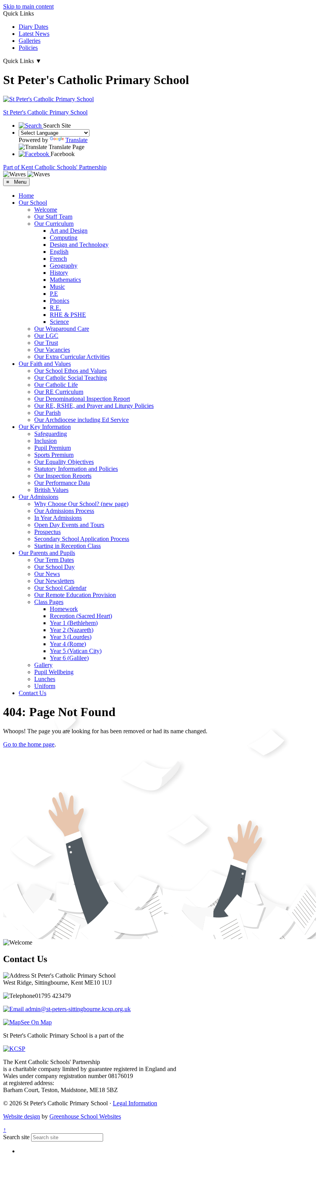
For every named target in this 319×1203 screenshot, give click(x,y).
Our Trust (46, 342)
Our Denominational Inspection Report (82, 398)
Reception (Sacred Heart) (81, 616)
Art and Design (69, 230)
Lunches (44, 679)
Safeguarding (50, 433)
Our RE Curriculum (58, 391)
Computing (63, 237)
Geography (63, 265)
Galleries (29, 40)
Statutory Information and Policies (76, 468)
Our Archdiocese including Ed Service (81, 419)
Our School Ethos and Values (70, 370)
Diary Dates (33, 26)
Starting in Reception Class (67, 546)
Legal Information (135, 1103)
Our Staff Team (53, 216)
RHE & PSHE (68, 314)
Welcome (45, 209)
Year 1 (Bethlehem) (74, 623)
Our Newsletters (54, 581)
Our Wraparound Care (61, 328)
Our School (33, 202)
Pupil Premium (52, 447)
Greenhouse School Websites (85, 1116)
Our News (47, 574)
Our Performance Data (62, 482)
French (58, 258)
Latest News (34, 33)
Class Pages (48, 602)
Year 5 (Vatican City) (76, 651)
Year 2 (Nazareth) (71, 630)
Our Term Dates (54, 560)
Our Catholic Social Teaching (70, 377)
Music (57, 286)
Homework (64, 609)
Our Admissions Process (64, 511)
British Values (51, 489)
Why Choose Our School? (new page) (81, 504)
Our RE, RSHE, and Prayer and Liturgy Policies (94, 405)
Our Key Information (45, 426)
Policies (28, 47)
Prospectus (47, 532)
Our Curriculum (54, 223)
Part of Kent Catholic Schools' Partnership (55, 167)
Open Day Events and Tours (69, 525)
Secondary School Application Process (81, 539)
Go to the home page (28, 744)
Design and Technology (79, 244)
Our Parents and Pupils (47, 553)
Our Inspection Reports (62, 475)
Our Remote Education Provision (75, 595)
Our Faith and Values (45, 363)
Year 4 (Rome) (68, 644)
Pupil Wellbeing (54, 672)
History (59, 272)
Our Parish (47, 412)
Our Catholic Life (56, 384)
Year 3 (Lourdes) (70, 637)
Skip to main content (28, 6)
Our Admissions (38, 496)
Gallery (43, 665)
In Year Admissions (58, 518)
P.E (54, 293)
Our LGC (46, 335)
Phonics (59, 300)
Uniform (44, 686)
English (59, 251)
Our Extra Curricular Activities (72, 356)
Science (59, 321)
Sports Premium (54, 454)
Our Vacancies (52, 349)
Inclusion (45, 440)
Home (26, 195)
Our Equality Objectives (64, 461)
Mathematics (65, 279)
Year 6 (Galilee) (69, 658)
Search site (16, 1137)
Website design (21, 1116)
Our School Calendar (60, 588)
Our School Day (54, 567)
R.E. (55, 307)
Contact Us (32, 693)
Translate (76, 140)
